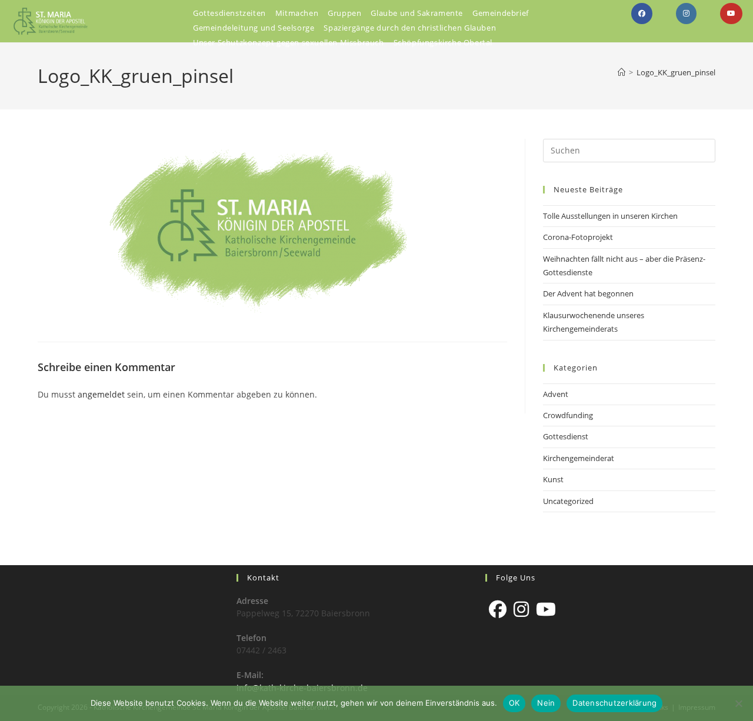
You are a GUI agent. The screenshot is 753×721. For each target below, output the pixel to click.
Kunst (553, 479)
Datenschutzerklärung (614, 702)
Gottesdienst (565, 436)
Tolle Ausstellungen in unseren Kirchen (610, 216)
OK (514, 702)
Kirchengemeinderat (578, 458)
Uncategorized (568, 501)
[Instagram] (521, 609)
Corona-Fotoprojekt (578, 237)
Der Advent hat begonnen (588, 293)
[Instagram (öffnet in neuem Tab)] (686, 13)
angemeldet (101, 394)
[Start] (621, 72)
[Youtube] (546, 609)
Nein (546, 702)
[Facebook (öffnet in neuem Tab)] (641, 13)
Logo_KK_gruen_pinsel (676, 72)
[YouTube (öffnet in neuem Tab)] (731, 13)
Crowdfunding (568, 415)
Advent (555, 394)
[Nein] (738, 703)
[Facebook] (498, 609)
